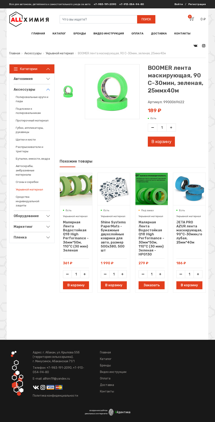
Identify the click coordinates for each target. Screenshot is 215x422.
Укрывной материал (60, 53)
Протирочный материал (32, 120)
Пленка (20, 237)
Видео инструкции (113, 372)
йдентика (122, 412)
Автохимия (23, 79)
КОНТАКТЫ (182, 33)
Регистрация (197, 4)
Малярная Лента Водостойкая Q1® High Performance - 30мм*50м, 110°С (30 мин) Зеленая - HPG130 (151, 238)
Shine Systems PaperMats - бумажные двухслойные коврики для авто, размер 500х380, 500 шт (113, 236)
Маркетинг (23, 227)
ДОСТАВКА (159, 33)
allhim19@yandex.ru (56, 378)
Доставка (107, 385)
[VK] (195, 45)
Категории (28, 69)
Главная (14, 53)
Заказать (152, 285)
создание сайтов (98, 410)
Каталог (105, 359)
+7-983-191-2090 (105, 4)
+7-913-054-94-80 (131, 4)
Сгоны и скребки (27, 182)
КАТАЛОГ (59, 33)
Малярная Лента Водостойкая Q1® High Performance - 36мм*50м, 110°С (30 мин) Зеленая (76, 236)
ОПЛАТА (137, 33)
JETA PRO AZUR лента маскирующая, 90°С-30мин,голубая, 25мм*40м (189, 232)
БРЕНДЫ (79, 33)
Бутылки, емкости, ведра (33, 158)
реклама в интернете (96, 413)
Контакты (107, 391)
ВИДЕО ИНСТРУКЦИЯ (108, 33)
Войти (178, 4)
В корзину (161, 141)
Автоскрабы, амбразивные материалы (25, 170)
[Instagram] (204, 45)
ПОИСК (146, 19)
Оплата (105, 378)
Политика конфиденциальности (55, 395)
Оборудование (26, 216)
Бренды (105, 365)
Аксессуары (33, 53)
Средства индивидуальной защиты (27, 201)
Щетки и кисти (26, 139)
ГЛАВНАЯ (38, 33)
